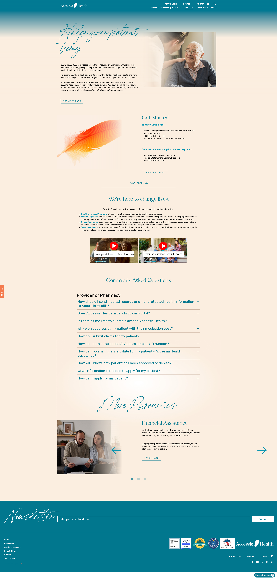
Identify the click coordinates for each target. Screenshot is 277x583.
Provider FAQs (72, 101)
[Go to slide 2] (138, 480)
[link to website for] (175, 543)
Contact (200, 4)
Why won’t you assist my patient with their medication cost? (125, 328)
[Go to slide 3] (145, 480)
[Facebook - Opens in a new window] (252, 562)
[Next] (261, 450)
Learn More (151, 458)
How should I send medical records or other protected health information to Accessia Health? (135, 304)
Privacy (7, 555)
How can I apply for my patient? (102, 378)
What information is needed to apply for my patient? (118, 371)
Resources (177, 8)
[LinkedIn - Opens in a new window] (272, 562)
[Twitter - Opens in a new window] (262, 562)
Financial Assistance (160, 8)
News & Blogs (10, 551)
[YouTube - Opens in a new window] (257, 562)
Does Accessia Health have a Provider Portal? (113, 313)
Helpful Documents (12, 547)
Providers (189, 8)
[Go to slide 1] (132, 480)
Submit (262, 519)
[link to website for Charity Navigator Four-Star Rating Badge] (187, 543)
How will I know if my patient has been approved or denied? (124, 363)
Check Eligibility (155, 172)
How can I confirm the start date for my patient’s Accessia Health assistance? (129, 353)
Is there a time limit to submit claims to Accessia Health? (122, 321)
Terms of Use (9, 559)
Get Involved (202, 8)
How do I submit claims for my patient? (108, 336)
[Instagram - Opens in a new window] (267, 562)
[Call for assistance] (208, 4)
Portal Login (171, 4)
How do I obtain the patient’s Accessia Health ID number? (123, 344)
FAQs (6, 540)
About (214, 8)
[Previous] (116, 450)
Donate (186, 4)
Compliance (9, 543)
